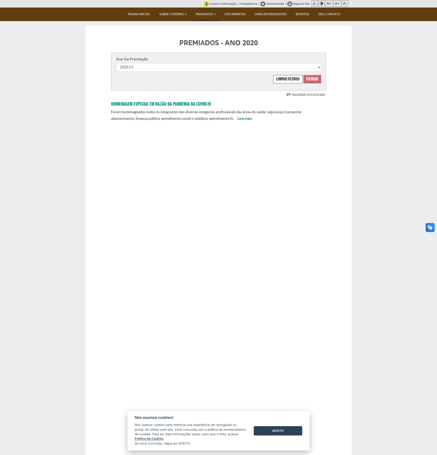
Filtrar (312, 79)
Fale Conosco (329, 14)
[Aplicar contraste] (321, 3)
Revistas (302, 14)
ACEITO (278, 430)
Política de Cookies (149, 438)
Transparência (248, 3)
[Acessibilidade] (314, 3)
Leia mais (244, 118)
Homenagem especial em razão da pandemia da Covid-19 (161, 104)
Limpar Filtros (288, 79)
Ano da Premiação (132, 59)
